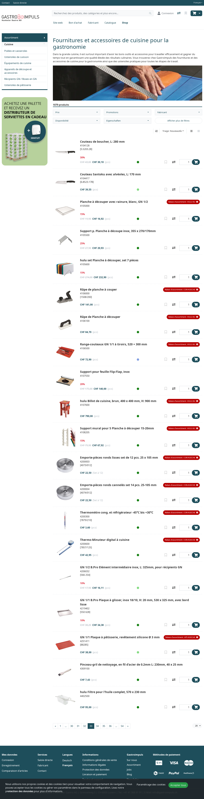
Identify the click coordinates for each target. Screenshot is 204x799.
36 (110, 726)
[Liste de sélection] (186, 13)
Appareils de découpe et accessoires (18, 71)
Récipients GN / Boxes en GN (20, 79)
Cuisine (8, 44)
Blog (129, 774)
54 (122, 726)
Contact (42, 770)
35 (103, 726)
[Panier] (194, 13)
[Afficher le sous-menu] (44, 37)
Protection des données (95, 769)
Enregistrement (11, 765)
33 (91, 726)
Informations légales (94, 764)
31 (78, 726)
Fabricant (93, 22)
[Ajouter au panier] (196, 162)
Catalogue (110, 22)
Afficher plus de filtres (178, 120)
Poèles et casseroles (15, 51)
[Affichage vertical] (191, 131)
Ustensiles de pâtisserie (17, 85)
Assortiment (11, 37)
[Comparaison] (179, 13)
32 (84, 726)
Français (197, 2)
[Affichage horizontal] (198, 131)
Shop (125, 22)
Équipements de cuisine (17, 63)
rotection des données (20, 791)
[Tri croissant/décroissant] (156, 131)
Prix (57, 112)
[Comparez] (174, 162)
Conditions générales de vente (99, 760)
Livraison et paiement (94, 774)
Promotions (112, 112)
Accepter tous (178, 785)
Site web (58, 22)
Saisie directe (45, 760)
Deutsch (67, 760)
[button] (137, 162)
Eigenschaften (113, 120)
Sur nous (132, 760)
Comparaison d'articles (15, 770)
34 (97, 726)
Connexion (8, 760)
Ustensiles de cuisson (16, 57)
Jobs (129, 769)
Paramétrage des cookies (151, 784)
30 (71, 726)
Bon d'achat (75, 22)
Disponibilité (61, 120)
